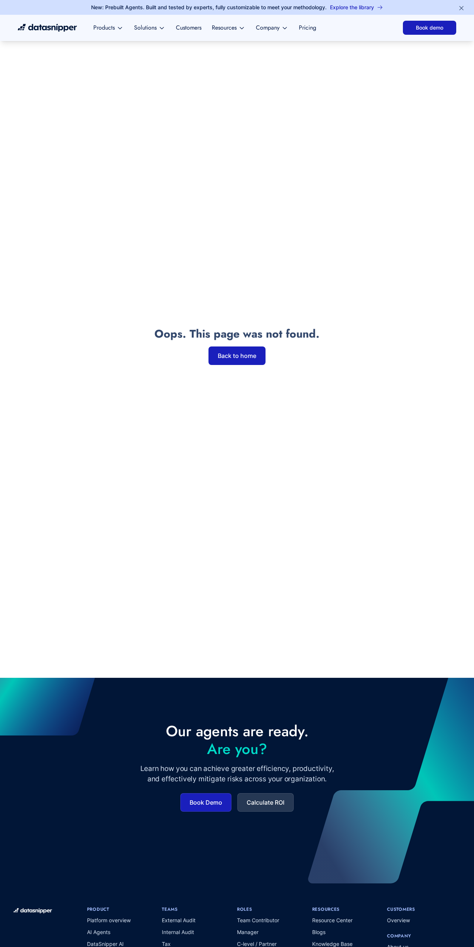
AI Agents (98, 932)
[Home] (47, 28)
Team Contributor (258, 920)
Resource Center (332, 920)
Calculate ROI (265, 802)
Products (104, 27)
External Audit (179, 920)
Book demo (429, 27)
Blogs (319, 932)
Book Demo (206, 802)
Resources (224, 27)
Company (268, 27)
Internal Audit (178, 932)
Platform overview (109, 920)
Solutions (145, 27)
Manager (247, 932)
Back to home (237, 355)
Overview (398, 920)
